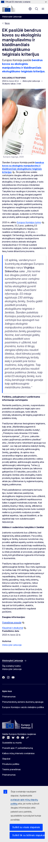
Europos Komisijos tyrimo (29, 222)
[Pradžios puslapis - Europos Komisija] (8, 8)
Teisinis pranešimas (11, 769)
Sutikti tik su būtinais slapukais (28, 835)
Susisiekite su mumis (12, 742)
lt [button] (30, 9)
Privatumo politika (10, 764)
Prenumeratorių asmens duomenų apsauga (22, 702)
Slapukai (6, 758)
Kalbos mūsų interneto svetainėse (18, 753)
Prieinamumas (9, 696)
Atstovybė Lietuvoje (12, 645)
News (7, 23)
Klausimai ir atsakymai (12, 627)
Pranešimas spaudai (11, 622)
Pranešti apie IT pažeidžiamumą (17, 748)
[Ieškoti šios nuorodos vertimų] (13, 172)
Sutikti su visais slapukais (26, 827)
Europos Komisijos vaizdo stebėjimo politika (23, 707)
